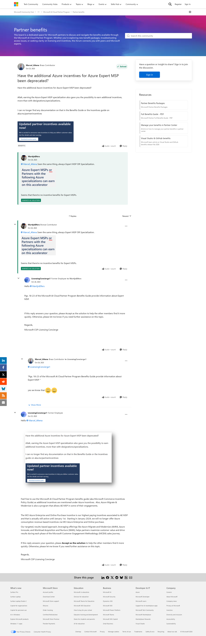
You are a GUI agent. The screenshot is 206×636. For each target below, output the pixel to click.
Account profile (48, 592)
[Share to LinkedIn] (102, 577)
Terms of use (126, 632)
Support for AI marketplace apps (147, 606)
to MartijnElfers (74, 278)
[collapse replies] (15, 224)
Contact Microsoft (90, 632)
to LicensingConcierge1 (75, 359)
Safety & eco (150, 632)
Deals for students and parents (84, 619)
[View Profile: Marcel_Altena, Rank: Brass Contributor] (21, 66)
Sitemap (78, 632)
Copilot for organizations (18, 606)
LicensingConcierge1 (41, 278)
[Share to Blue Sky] (121, 577)
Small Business (108, 624)
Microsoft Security (109, 597)
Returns (45, 606)
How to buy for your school (83, 610)
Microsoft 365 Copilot (110, 619)
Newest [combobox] (126, 216)
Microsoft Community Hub (24, 12)
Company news (171, 601)
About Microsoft (171, 597)
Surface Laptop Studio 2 (18, 601)
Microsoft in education (81, 592)
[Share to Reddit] (116, 577)
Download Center (49, 597)
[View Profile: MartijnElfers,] (24, 158)
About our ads (172, 632)
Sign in (149, 74)
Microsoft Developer (143, 597)
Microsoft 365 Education (82, 606)
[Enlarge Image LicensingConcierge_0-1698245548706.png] (70, 459)
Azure (138, 592)
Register (178, 4)
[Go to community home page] (16, 4)
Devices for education (81, 597)
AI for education (79, 624)
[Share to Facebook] (107, 577)
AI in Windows (15, 615)
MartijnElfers (34, 156)
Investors (169, 610)
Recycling (161, 632)
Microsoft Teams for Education (84, 601)
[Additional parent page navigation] (38, 12)
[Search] (170, 4)
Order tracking (48, 610)
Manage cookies (113, 632)
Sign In (188, 4)
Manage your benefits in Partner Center (159, 125)
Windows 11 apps (16, 624)
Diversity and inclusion (174, 615)
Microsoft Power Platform (111, 610)
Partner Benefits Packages (153, 103)
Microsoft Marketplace (143, 615)
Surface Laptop (15, 597)
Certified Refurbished (50, 615)
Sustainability (171, 624)
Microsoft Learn (141, 601)
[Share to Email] (130, 577)
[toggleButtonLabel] (190, 12)
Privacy (102, 632)
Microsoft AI (107, 592)
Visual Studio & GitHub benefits (155, 138)
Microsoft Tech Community (145, 610)
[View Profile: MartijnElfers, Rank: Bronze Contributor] (23, 226)
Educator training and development (86, 615)
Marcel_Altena (32, 65)
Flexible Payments (49, 624)
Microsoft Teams (108, 615)
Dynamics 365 (108, 601)
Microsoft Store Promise (51, 619)
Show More (36, 404)
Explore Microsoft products (19, 619)
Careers (169, 592)
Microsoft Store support (51, 601)
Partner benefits (78, 12)
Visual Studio (140, 624)
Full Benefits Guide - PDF (152, 114)
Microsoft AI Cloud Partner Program (56, 12)
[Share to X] (112, 577)
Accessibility (170, 619)
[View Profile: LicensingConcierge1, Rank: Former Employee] (27, 280)
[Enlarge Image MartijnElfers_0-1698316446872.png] (38, 177)
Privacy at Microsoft (173, 606)
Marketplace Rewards (143, 619)
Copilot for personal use (18, 610)
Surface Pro (14, 592)
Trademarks (138, 632)
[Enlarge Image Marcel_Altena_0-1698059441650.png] (46, 131)
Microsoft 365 (107, 606)
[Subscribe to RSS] (126, 577)
